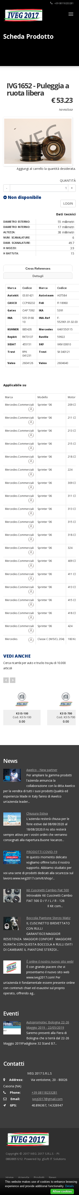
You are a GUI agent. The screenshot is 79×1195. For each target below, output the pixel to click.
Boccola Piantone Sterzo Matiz (48, 918)
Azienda (23, 1177)
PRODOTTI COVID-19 (41, 852)
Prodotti (39, 1177)
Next (12, 680)
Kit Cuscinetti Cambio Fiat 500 (47, 890)
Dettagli (37, 276)
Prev (6, 680)
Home (10, 1177)
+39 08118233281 (64, 3)
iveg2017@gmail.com (47, 1099)
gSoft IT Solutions (54, 1159)
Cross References (37, 268)
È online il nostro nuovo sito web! (50, 961)
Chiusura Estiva (37, 813)
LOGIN (68, 203)
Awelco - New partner (41, 770)
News (52, 1177)
